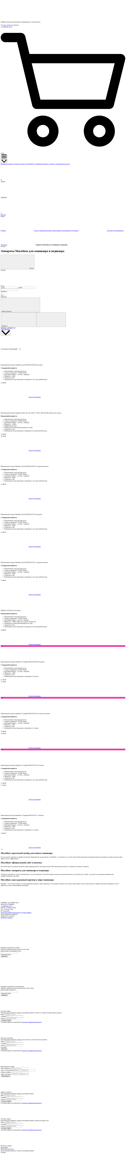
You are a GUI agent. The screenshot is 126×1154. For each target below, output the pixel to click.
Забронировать (5, 1076)
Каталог (4, 159)
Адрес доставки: (6, 1074)
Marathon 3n (11, 327)
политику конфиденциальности (32, 1022)
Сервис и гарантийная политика (59, 164)
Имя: (2, 1014)
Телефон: (3, 1016)
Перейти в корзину (7, 917)
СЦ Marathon (38, 164)
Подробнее (37, 397)
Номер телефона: (6, 1072)
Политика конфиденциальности (11, 912)
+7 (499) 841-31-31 (6, 27)
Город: (3, 1018)
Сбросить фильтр (6, 311)
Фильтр (31, 268)
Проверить (4, 956)
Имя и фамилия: (6, 1068)
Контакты (46, 164)
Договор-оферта (26, 912)
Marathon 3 (4, 327)
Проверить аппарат (7, 164)
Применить (4, 326)
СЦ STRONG (29, 164)
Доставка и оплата (19, 164)
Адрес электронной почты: (9, 1070)
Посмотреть (4, 1147)
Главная (3, 230)
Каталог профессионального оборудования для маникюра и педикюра (56, 230)
